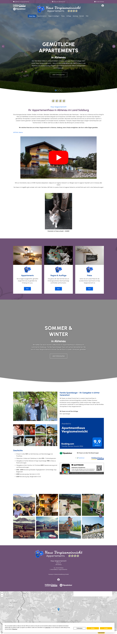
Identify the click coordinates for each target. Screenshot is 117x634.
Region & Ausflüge (53, 16)
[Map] (58, 611)
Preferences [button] (14, 629)
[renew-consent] (2, 632)
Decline (92, 628)
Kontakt (82, 16)
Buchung (75, 16)
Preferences (79, 628)
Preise (63, 16)
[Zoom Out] (2, 595)
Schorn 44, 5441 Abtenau (59, 1)
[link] (42, 16)
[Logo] (58, 9)
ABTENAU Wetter (18, 132)
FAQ (87, 16)
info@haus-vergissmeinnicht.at (21, 1)
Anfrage (68, 16)
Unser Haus (32, 16)
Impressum (51, 574)
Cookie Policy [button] (48, 627)
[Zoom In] (2, 593)
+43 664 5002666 (100, 1)
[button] (58, 74)
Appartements (41, 16)
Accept (106, 628)
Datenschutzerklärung (59, 574)
